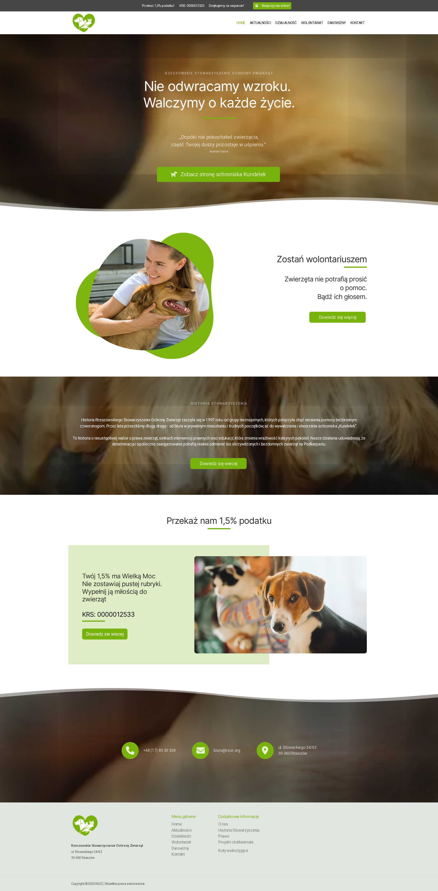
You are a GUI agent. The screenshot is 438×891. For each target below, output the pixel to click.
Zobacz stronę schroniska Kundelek (223, 174)
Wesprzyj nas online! (275, 6)
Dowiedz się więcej (337, 317)
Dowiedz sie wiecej (105, 634)
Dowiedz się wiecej (218, 463)
